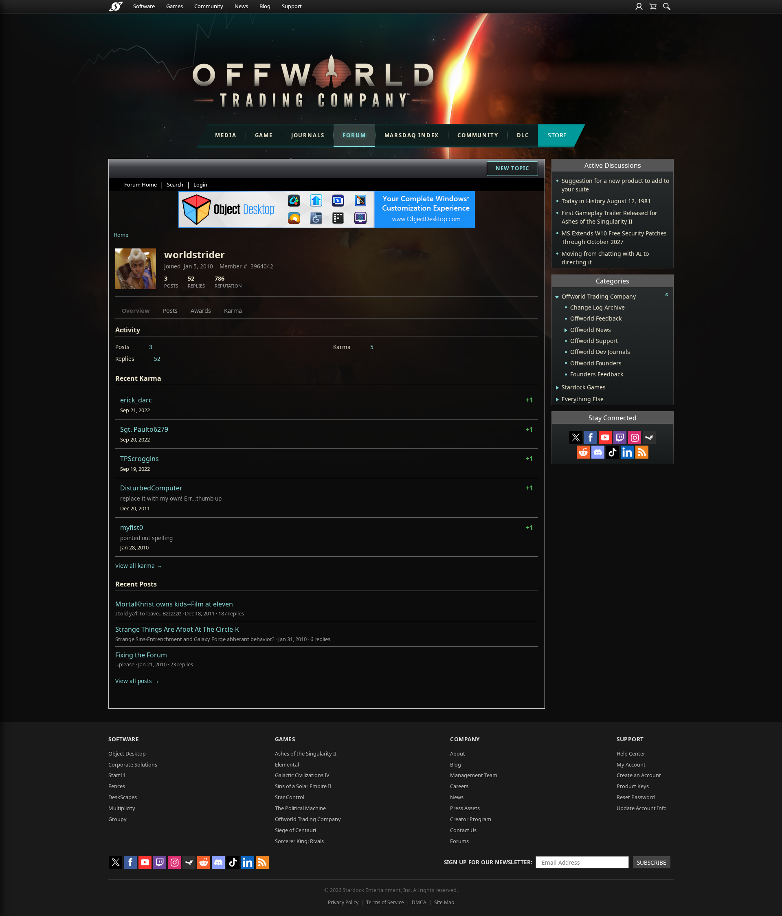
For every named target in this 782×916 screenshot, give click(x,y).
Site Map (444, 902)
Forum (354, 135)
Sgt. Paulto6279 (144, 429)
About (457, 753)
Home (121, 234)
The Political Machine (300, 808)
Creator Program (470, 819)
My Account (631, 764)
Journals (308, 135)
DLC (523, 135)
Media (225, 135)
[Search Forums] (667, 6)
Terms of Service (385, 902)
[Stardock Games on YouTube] (605, 437)
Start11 (117, 775)
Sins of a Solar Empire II (303, 786)
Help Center (631, 753)
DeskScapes (122, 797)
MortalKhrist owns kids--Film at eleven (174, 604)
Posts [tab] (170, 310)
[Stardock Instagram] (634, 437)
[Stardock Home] (116, 6)
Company (465, 739)
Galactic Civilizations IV (302, 775)
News (241, 6)
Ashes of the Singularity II (305, 753)
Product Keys (633, 786)
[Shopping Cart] (653, 6)
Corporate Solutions (132, 764)
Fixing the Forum (141, 654)
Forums (459, 841)
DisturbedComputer (151, 487)
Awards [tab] (201, 310)
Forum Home (140, 184)
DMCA (419, 902)
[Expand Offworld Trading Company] (557, 297)
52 (157, 358)
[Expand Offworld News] (566, 330)
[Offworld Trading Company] (312, 79)
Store (557, 135)
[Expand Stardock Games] (557, 388)
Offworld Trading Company (308, 819)
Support (292, 6)
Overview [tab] (135, 310)
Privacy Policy (343, 902)
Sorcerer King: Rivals (299, 841)
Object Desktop (127, 753)
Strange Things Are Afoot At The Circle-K (177, 629)
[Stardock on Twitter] (576, 437)
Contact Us (463, 830)
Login (200, 184)
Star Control (289, 797)
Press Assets (465, 808)
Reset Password (636, 797)
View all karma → (138, 565)
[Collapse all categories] (667, 294)
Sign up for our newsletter (487, 862)
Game (264, 135)
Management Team (473, 775)
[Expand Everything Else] (557, 400)
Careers (459, 786)
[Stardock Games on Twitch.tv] (620, 437)
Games (174, 6)
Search (175, 184)
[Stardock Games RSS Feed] (642, 452)
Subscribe (651, 862)
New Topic (512, 168)
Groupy (117, 819)
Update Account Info (642, 808)
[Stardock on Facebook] (590, 437)
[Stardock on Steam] (649, 437)
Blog (264, 6)
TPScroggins (139, 458)
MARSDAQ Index (411, 135)
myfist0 (131, 527)
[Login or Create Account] (639, 6)
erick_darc (136, 399)
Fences (116, 786)
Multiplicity (121, 808)
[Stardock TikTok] (612, 452)
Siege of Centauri (295, 830)
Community (208, 6)
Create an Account (639, 775)
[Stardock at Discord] (598, 452)
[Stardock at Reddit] (583, 452)
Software (144, 6)
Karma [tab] (233, 310)
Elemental (287, 764)
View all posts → (137, 681)
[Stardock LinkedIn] (627, 452)
